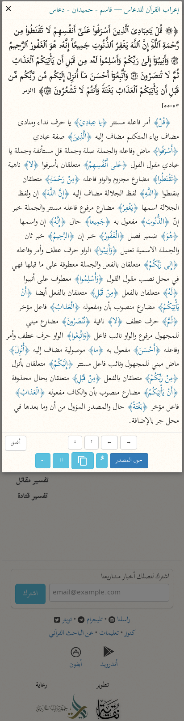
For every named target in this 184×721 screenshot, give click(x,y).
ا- (43, 461)
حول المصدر (129, 461)
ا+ (61, 461)
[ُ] (102, 461)
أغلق (16, 443)
